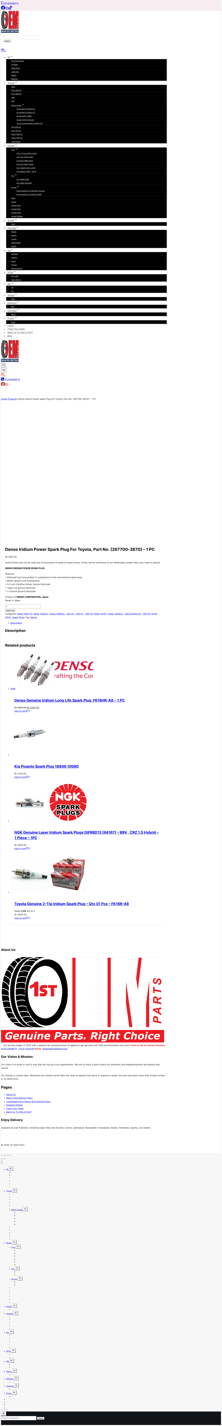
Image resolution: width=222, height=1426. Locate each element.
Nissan (9, 1371)
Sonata (13, 235)
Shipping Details (14, 1105)
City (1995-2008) (22, 179)
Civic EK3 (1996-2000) (24, 161)
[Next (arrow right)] (5, 1158)
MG (7, 1361)
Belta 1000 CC (25, 614)
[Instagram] (6, 9)
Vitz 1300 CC (16, 131)
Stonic (13, 261)
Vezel (13, 198)
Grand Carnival (16, 268)
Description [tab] (16, 623)
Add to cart (10, 611)
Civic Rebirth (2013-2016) (25, 168)
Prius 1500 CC (16, 90)
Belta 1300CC (41, 614)
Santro (13, 246)
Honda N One (16, 213)
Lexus (10, 325)
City (13, 1269)
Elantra (13, 232)
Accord (14, 1279)
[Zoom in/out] (2, 1155)
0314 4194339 (26, 1049)
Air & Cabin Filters (17, 61)
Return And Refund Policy (19, 1098)
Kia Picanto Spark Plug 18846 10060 (46, 766)
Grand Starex (16, 243)
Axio (12, 101)
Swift (13, 224)
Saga (13, 322)
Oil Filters (14, 65)
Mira (13, 307)
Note (13, 299)
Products (12, 399)
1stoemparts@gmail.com (55, 1049)
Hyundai (9, 1314)
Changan (10, 1386)
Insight (13, 202)
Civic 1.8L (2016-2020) (24, 157)
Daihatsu (9, 1379)
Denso (33, 617)
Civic (13, 1247)
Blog (9, 336)
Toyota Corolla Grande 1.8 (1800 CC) (29, 123)
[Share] (7, 1155)
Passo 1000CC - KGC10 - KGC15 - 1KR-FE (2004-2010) (78, 614)
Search (7, 41)
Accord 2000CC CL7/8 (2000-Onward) (30, 191)
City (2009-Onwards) (24, 183)
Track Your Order (16, 329)
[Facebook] (3, 9)
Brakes (13, 75)
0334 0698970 (9, 1049)
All (7, 1169)
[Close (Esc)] (10, 1155)
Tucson (14, 239)
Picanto (14, 265)
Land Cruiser (15, 142)
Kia (7, 1332)
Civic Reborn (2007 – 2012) (26, 171)
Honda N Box (16, 209)
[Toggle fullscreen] (5, 1155)
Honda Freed (16, 205)
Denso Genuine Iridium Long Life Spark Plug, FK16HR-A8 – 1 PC (69, 700)
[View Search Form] (3, 365)
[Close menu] (1, 1162)
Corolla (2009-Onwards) (25, 120)
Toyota (9, 1191)
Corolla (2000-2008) (24, 116)
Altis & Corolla (17, 1210)
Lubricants (15, 72)
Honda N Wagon (17, 216)
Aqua (13, 87)
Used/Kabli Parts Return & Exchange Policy (28, 1101)
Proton (9, 1393)
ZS (12, 291)
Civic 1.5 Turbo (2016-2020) (26, 153)
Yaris (13, 97)
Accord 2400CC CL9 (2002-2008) (28, 194)
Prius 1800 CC (16, 94)
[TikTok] (10, 9)
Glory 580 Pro (16, 280)
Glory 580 (14, 276)
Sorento (14, 257)
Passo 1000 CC (17, 134)
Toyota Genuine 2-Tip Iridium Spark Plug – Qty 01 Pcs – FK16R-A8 (71, 904)
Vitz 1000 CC (16, 127)
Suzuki (9, 1306)
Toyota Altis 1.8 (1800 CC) (25, 112)
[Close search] (3, 1414)
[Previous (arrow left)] (2, 1158)
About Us (11, 1094)
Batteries (14, 79)
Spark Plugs (15, 68)
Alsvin (13, 314)
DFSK (8, 1351)
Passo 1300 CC (17, 138)
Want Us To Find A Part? (20, 332)
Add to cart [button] (20, 711)
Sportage (14, 254)
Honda (9, 1243)
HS (12, 287)
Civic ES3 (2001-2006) (24, 164)
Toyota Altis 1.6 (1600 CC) (25, 109)
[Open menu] (4, 370)
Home (4, 399)
